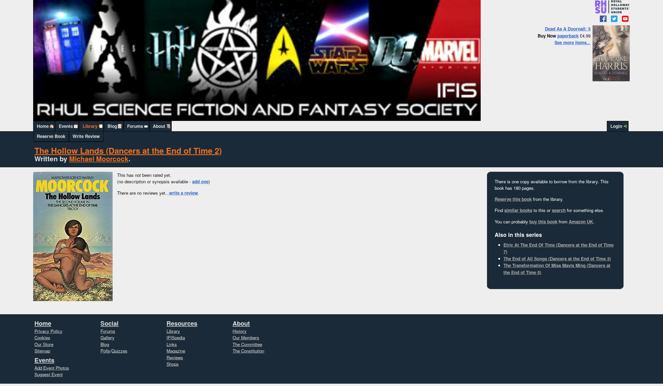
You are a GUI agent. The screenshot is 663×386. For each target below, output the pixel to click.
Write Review (86, 136)
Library (90, 126)
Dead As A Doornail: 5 (567, 29)
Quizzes (119, 350)
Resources (182, 323)
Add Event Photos (51, 368)
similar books (518, 210)
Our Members (246, 337)
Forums (135, 126)
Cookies (42, 337)
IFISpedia (176, 337)
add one (200, 181)
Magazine (176, 350)
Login (616, 126)
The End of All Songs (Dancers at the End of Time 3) (557, 259)
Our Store (43, 344)
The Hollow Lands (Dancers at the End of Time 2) (128, 150)
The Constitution (248, 350)
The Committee (247, 344)
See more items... (572, 42)
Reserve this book (513, 199)
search (559, 210)
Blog (112, 126)
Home (43, 126)
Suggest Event (48, 374)
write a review (183, 193)
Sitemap (42, 350)
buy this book (543, 222)
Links (172, 344)
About (159, 126)
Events (66, 126)
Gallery (107, 337)
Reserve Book (51, 136)
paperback (568, 36)
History (240, 331)
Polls (105, 350)
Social (109, 323)
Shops (173, 364)
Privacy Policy (48, 331)
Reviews (175, 357)
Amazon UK (581, 222)
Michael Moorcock (98, 158)
